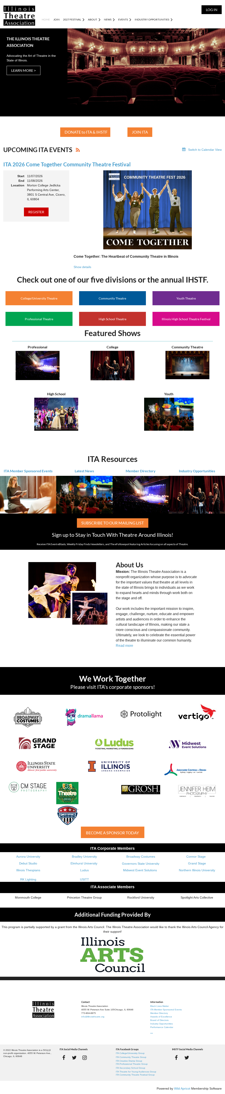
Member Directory (141, 471)
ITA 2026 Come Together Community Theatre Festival (67, 164)
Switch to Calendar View (205, 149)
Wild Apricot (182, 1088)
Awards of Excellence (161, 1016)
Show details (82, 267)
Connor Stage (196, 856)
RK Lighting (28, 879)
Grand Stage (197, 863)
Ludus (84, 870)
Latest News (84, 471)
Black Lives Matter (159, 1006)
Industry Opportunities (197, 471)
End (21, 180)
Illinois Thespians (28, 870)
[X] (74, 1057)
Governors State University (140, 863)
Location (17, 185)
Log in (211, 9)
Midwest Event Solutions (140, 870)
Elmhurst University (84, 863)
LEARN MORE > (23, 70)
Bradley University (84, 856)
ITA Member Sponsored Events (28, 471)
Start (20, 176)
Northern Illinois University (197, 870)
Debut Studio (28, 863)
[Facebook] (63, 1057)
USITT (84, 879)
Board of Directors (159, 1020)
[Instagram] (84, 1057)
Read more (124, 645)
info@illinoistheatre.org (92, 1016)
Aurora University (28, 856)
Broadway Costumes (140, 856)
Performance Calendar (161, 1027)
